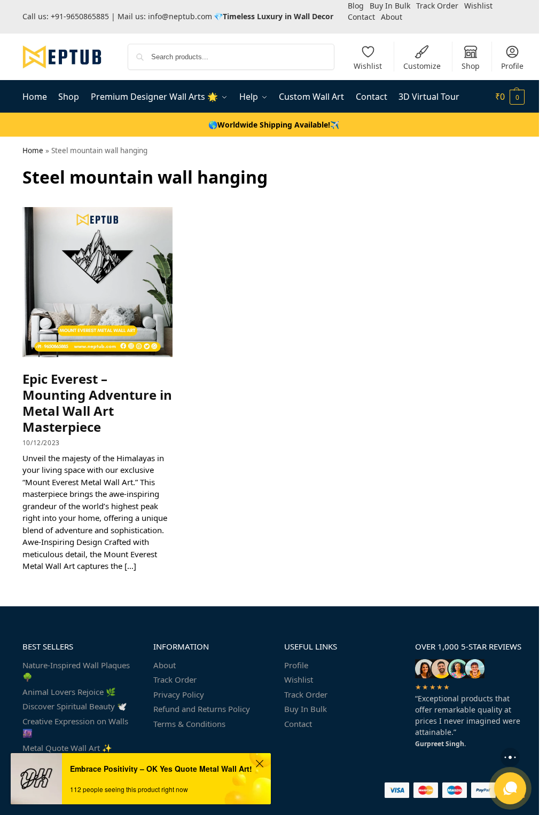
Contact (361, 17)
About (391, 17)
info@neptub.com (180, 16)
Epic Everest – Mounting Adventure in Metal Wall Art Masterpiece (97, 403)
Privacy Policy (178, 694)
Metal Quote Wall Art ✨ (67, 747)
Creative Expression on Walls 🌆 (75, 727)
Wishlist (368, 66)
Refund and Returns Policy (201, 708)
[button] (510, 97)
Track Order (175, 679)
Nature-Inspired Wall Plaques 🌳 (76, 671)
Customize (422, 66)
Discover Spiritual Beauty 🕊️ (74, 706)
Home (32, 150)
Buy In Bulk (305, 708)
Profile (512, 66)
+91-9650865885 (80, 16)
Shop (471, 66)
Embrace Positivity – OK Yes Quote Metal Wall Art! (161, 768)
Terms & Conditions (189, 723)
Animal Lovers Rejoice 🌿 (69, 691)
